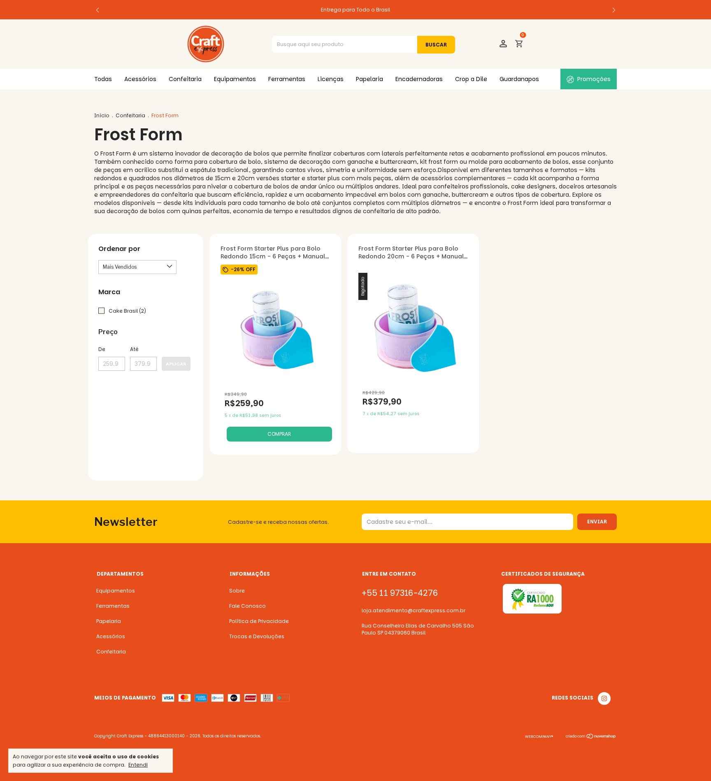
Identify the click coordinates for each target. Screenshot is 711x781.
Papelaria (369, 79)
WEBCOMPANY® (539, 736)
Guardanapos (519, 79)
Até (134, 349)
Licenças (331, 79)
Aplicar (176, 363)
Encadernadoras (419, 79)
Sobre (237, 590)
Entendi (138, 764)
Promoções (594, 79)
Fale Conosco (247, 605)
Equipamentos (235, 79)
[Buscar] (436, 44)
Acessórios (140, 79)
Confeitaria (185, 79)
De (101, 349)
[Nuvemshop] (591, 738)
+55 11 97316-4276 (400, 593)
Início (101, 115)
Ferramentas (286, 79)
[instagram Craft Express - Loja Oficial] (604, 698)
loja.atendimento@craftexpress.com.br (413, 610)
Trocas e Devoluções (256, 636)
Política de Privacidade (259, 621)
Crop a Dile (471, 79)
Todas (103, 79)
